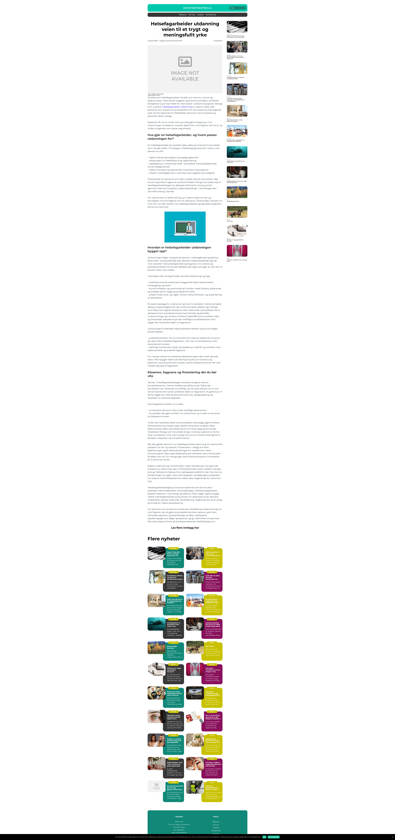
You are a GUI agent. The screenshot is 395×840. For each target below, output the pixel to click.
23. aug (173, 548)
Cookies (200, 15)
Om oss (192, 15)
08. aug (173, 572)
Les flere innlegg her (185, 527)
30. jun (173, 782)
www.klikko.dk (181, 833)
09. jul (212, 643)
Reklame (182, 15)
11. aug (212, 548)
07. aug (173, 595)
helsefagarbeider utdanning (177, 107)
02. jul (173, 735)
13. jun (212, 782)
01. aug (173, 619)
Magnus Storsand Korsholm (171, 41)
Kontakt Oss (211, 15)
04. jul (212, 688)
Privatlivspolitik (274, 837)
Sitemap (216, 834)
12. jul (173, 643)
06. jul (212, 664)
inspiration (218, 41)
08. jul (173, 664)
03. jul (212, 712)
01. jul (173, 759)
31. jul (212, 619)
